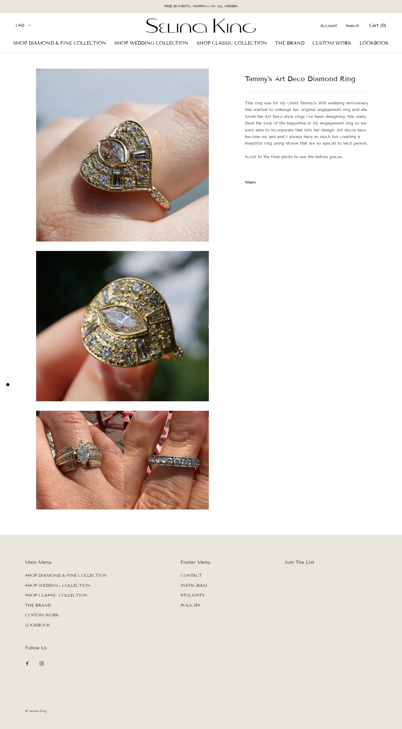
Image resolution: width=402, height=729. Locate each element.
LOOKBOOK (374, 43)
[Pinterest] (278, 181)
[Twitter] (270, 181)
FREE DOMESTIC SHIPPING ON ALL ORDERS (201, 6)
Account (328, 25)
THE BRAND (289, 43)
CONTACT (191, 575)
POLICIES (190, 605)
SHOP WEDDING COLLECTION (151, 43)
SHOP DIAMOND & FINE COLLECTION (59, 43)
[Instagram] (42, 663)
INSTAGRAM (194, 585)
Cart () (377, 25)
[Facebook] (261, 181)
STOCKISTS (192, 595)
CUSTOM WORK (331, 43)
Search (352, 25)
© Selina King (35, 711)
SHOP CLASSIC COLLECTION (232, 43)
